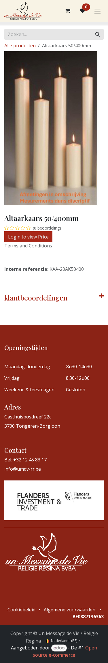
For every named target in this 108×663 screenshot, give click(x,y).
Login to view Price (28, 237)
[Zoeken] (98, 34)
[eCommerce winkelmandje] (67, 11)
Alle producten (20, 45)
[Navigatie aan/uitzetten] (97, 11)
